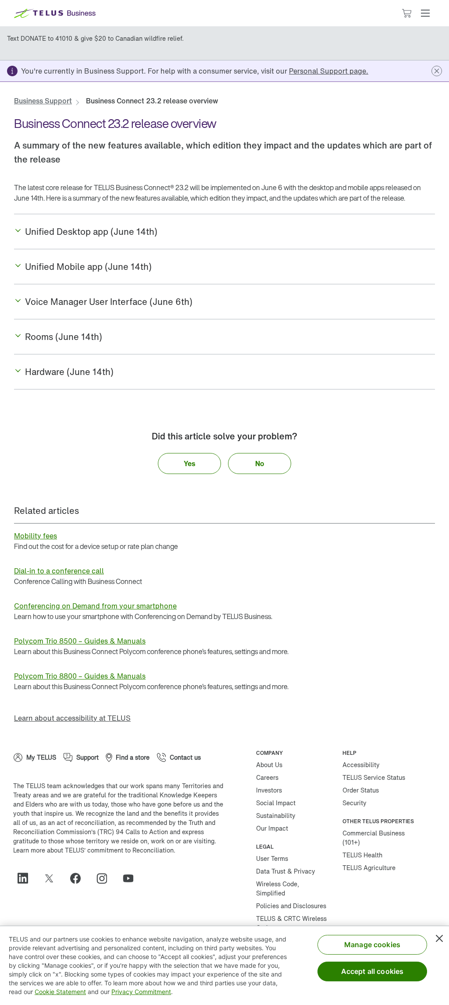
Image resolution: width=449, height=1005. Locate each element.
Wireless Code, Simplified (277, 888)
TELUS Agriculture (369, 867)
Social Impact (276, 802)
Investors (269, 790)
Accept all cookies (372, 971)
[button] (425, 13)
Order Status (360, 790)
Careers (267, 777)
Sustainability (276, 815)
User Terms (272, 858)
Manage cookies (372, 944)
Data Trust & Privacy (285, 871)
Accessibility (361, 764)
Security (354, 802)
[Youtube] (131, 878)
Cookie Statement (60, 991)
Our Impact (272, 828)
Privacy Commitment (141, 991)
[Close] (439, 938)
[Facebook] (79, 878)
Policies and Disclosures (291, 905)
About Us (269, 764)
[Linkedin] (26, 878)
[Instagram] (105, 878)
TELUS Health (362, 855)
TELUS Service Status (373, 777)
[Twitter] (52, 878)
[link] (328, 71)
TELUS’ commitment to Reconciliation (119, 850)
